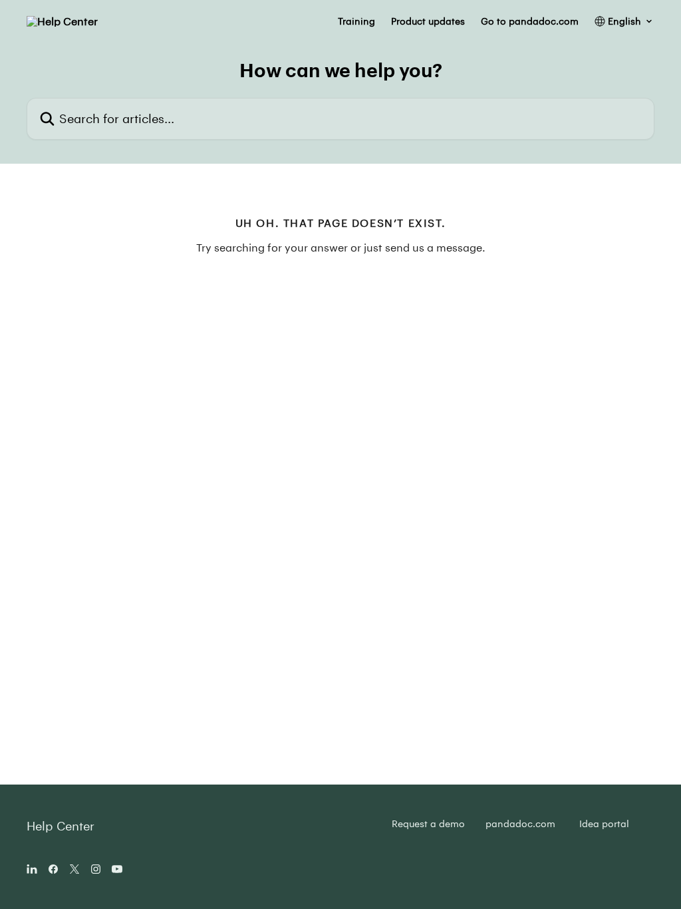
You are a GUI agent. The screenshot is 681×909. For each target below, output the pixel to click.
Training (356, 21)
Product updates (428, 21)
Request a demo (428, 823)
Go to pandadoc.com (530, 21)
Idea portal (604, 823)
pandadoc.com (520, 823)
